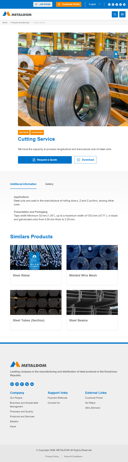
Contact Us (54, 402)
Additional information (23, 184)
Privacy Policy (52, 456)
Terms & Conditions (73, 456)
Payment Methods (57, 397)
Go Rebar (90, 402)
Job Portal (44, 4)
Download (88, 160)
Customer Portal (70, 4)
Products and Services (20, 22)
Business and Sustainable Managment (24, 404)
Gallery (49, 184)
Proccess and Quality (21, 411)
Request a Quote (47, 160)
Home (4, 22)
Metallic (14, 421)
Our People (16, 397)
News (13, 426)
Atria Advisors (92, 407)
